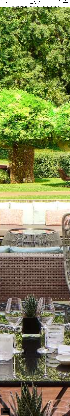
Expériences (34, 6)
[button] (60, 0)
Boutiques (30, 6)
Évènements (26, 6)
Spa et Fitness (22, 6)
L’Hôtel (9, 6)
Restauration (17, 6)
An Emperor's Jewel (53, 6)
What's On (48, 6)
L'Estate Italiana (59, 6)
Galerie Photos (44, 6)
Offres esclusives (39, 6)
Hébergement (13, 6)
